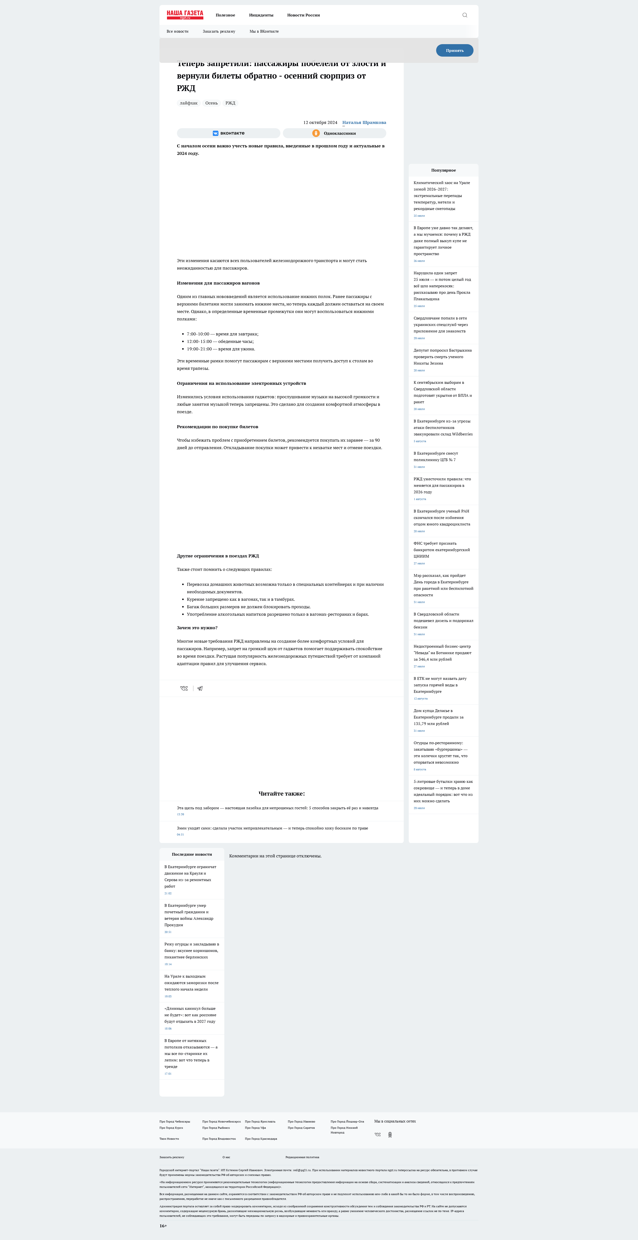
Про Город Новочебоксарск (221, 1121)
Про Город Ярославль (260, 1121)
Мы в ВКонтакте (264, 31)
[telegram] (202, 688)
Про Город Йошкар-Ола (347, 1121)
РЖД (230, 103)
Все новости (177, 31)
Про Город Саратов (301, 1128)
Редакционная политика (302, 1157)
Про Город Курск (171, 1128)
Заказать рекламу (219, 31)
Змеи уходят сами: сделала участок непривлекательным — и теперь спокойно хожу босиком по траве (272, 831)
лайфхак (189, 103)
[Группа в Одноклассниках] (334, 133)
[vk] (184, 688)
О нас (226, 1157)
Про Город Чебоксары (175, 1121)
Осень (211, 103)
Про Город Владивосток (219, 1138)
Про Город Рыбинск (216, 1128)
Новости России (303, 14)
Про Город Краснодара (261, 1138)
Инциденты (261, 14)
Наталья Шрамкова (364, 122)
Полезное (225, 14)
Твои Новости (169, 1138)
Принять (455, 50)
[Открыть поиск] (465, 15)
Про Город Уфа (255, 1128)
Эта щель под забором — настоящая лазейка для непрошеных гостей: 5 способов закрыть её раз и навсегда (277, 810)
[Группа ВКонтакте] (228, 133)
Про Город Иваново (301, 1121)
